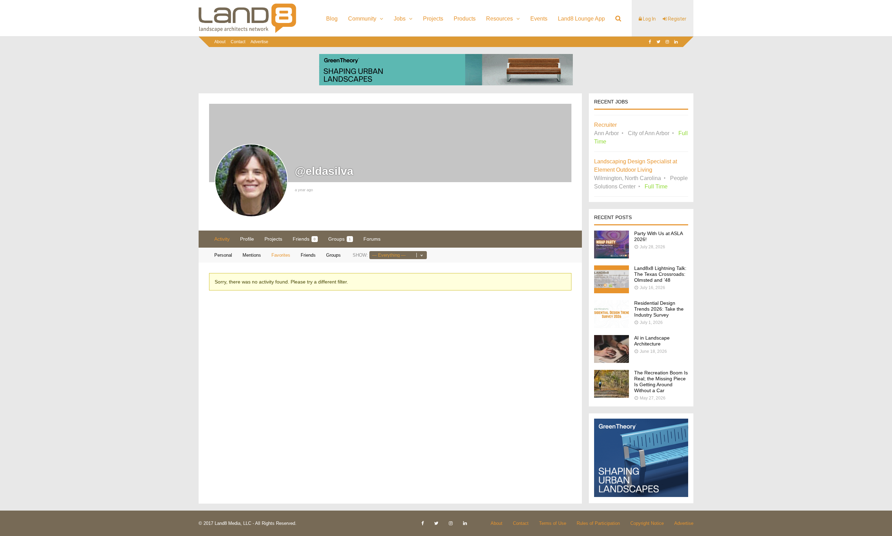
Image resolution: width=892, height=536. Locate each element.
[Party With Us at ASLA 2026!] (611, 256)
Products (465, 19)
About (219, 41)
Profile (247, 239)
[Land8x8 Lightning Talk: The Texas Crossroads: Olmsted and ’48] (611, 291)
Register (676, 19)
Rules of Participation (598, 523)
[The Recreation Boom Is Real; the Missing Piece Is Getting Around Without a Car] (611, 396)
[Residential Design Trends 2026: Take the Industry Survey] (611, 326)
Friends (304, 239)
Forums (371, 239)
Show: (360, 255)
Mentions (252, 255)
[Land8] (247, 31)
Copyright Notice (647, 523)
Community (362, 19)
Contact (238, 41)
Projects (433, 19)
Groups (339, 239)
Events (538, 19)
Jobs (400, 19)
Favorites (280, 255)
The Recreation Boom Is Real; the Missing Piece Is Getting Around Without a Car (661, 381)
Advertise (259, 41)
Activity (222, 239)
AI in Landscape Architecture (652, 341)
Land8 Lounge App (581, 19)
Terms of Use (552, 523)
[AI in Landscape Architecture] (611, 361)
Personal (223, 255)
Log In (649, 19)
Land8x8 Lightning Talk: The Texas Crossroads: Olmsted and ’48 (660, 274)
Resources (499, 19)
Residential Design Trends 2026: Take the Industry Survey (659, 309)
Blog (332, 19)
